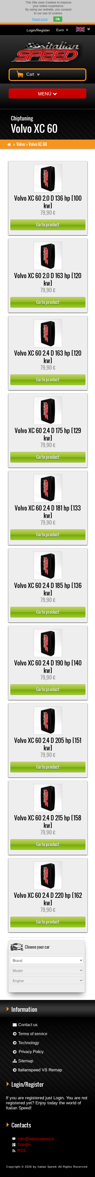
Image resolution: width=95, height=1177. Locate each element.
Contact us (27, 1025)
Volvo (20, 144)
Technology (28, 1043)
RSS (21, 1150)
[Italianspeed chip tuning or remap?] (37, 1070)
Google (24, 1144)
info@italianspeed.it (36, 1139)
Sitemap (25, 1061)
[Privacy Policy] (28, 1052)
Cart (31, 74)
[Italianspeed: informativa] (40, 19)
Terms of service (32, 1034)
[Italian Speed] (48, 51)
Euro (61, 30)
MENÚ (45, 93)
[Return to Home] (9, 144)
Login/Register (38, 30)
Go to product (47, 225)
